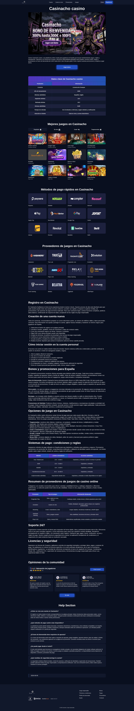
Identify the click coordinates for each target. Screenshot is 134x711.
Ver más (67, 595)
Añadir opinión (97, 569)
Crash (75, 129)
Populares (36, 129)
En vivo (56, 129)
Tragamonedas (95, 129)
